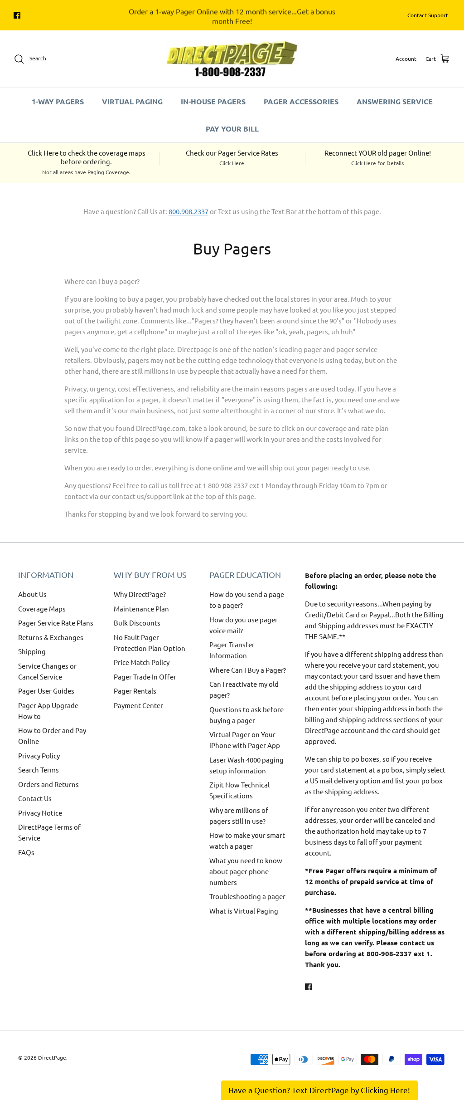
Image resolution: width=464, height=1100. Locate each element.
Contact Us (35, 798)
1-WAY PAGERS (58, 101)
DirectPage (52, 1057)
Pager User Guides (46, 690)
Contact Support (427, 15)
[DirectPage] (232, 58)
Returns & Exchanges (50, 637)
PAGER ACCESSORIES (301, 101)
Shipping (32, 651)
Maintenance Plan (141, 608)
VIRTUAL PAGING (132, 101)
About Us (32, 594)
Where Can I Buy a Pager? (247, 669)
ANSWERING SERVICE (395, 101)
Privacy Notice (40, 812)
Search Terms (38, 769)
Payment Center (138, 705)
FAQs (26, 852)
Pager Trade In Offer (145, 676)
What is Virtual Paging (243, 910)
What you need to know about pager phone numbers (245, 871)
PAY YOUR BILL (232, 128)
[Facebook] (17, 15)
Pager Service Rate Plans (55, 622)
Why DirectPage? (140, 594)
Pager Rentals (135, 690)
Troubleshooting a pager (247, 896)
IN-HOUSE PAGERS (213, 101)
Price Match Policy (141, 662)
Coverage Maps (42, 608)
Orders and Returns (48, 784)
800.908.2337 (188, 211)
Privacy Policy (39, 755)
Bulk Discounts (137, 622)
